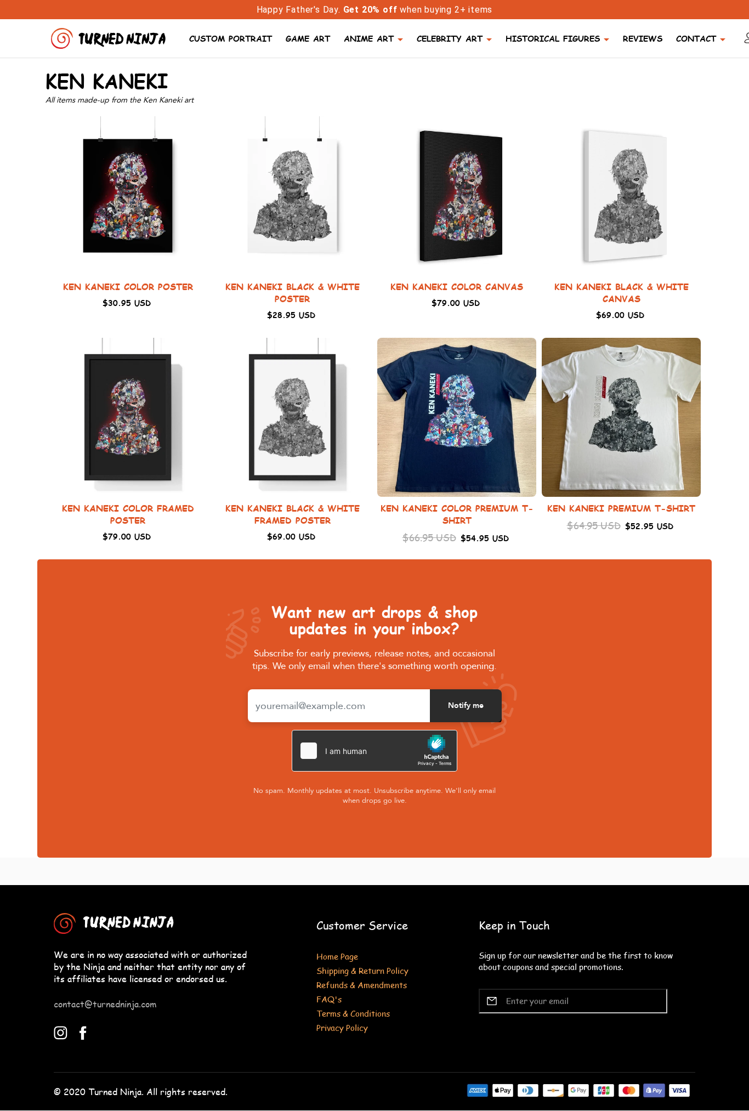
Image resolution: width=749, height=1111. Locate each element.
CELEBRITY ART (450, 38)
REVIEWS (642, 38)
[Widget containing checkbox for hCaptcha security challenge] (374, 751)
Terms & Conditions (353, 1013)
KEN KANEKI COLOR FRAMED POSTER (128, 514)
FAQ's (329, 999)
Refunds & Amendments (361, 984)
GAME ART (308, 38)
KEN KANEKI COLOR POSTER (128, 286)
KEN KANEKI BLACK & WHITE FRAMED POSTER (292, 514)
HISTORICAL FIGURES (553, 38)
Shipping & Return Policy (362, 970)
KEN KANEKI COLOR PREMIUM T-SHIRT (457, 514)
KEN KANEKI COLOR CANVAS (456, 286)
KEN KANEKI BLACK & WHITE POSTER (292, 292)
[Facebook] (83, 1031)
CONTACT (696, 38)
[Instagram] (60, 1031)
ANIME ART (369, 38)
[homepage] (109, 37)
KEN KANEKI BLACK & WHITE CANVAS (621, 292)
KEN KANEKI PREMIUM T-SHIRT (621, 508)
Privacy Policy (342, 1027)
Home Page (337, 956)
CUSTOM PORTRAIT (230, 38)
